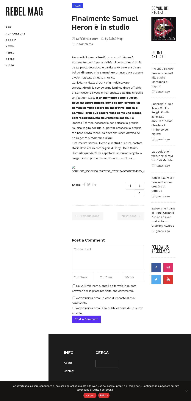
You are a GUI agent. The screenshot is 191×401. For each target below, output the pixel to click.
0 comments (84, 44)
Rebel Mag (116, 39)
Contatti (69, 371)
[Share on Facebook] (84, 184)
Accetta (90, 395)
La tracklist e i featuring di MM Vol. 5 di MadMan (162, 156)
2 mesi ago (163, 92)
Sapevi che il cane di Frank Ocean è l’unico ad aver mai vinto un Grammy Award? (163, 217)
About (68, 362)
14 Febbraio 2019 (87, 39)
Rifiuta (104, 395)
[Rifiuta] (186, 391)
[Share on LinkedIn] (94, 184)
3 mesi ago (163, 139)
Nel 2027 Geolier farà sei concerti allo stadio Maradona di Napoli (162, 77)
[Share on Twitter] (89, 184)
